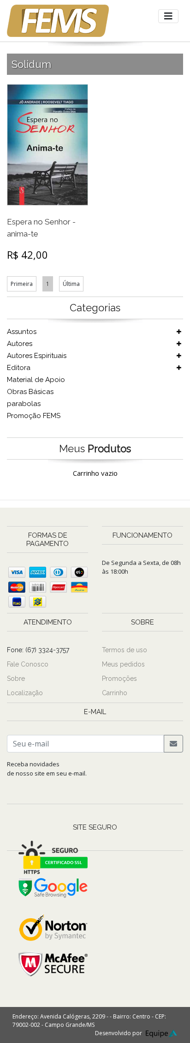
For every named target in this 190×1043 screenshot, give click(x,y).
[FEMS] (58, 21)
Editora (18, 368)
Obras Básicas (30, 392)
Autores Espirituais (36, 356)
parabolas (24, 404)
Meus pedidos (123, 664)
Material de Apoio (36, 380)
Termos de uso (124, 650)
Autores (19, 344)
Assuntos (21, 331)
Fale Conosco (27, 664)
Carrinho (114, 693)
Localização (25, 693)
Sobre (16, 678)
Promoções (119, 678)
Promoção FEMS (33, 416)
